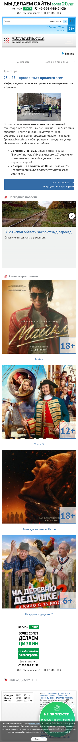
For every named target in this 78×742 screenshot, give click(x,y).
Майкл (55, 350)
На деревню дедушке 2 (49, 605)
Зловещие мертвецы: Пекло (48, 520)
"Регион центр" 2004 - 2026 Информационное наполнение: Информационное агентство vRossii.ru (56, 695)
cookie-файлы (35, 723)
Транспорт (10, 71)
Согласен (39, 739)
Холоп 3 (54, 435)
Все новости (23, 61)
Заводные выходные (56, 61)
